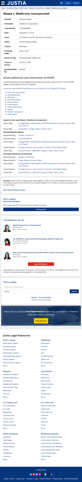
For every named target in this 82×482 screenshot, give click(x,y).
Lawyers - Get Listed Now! (41, 297)
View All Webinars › (41, 264)
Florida (43, 418)
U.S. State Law (47, 402)
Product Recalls (8, 446)
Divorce (44, 350)
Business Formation (10, 374)
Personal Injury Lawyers (12, 362)
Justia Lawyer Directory (49, 440)
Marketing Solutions (50, 434)
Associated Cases (13, 95)
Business (7, 371)
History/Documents (14, 107)
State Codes (45, 409)
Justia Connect (9, 479)
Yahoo (43, 129)
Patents (6, 450)
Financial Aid (45, 381)
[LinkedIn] (31, 474)
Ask (49, 129)
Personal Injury (46, 362)
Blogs (43, 390)
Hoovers (48, 147)
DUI (42, 353)
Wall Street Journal (50, 123)
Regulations (7, 412)
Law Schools (46, 371)
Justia (44, 470)
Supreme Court (8, 415)
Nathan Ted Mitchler (26, 157)
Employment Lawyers (11, 353)
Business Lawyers (9, 346)
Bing (38, 129)
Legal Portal (20, 479)
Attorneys (11, 97)
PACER (24, 84)
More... (5, 366)
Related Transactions (15, 112)
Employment (7, 381)
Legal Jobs (7, 437)
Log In (68, 3)
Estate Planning (47, 356)
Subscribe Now (41, 321)
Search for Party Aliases (16, 92)
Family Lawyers (8, 359)
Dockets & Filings (9, 425)
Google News (24, 123)
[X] (48, 474)
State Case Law (46, 412)
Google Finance (25, 147)
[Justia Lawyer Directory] (51, 474)
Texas (43, 425)
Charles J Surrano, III (26, 135)
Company (29, 479)
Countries (6, 456)
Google (31, 129)
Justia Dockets (24, 151)
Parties (10, 109)
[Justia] (16, 3)
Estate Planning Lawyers (12, 356)
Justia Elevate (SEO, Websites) (52, 446)
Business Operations (11, 378)
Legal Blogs (7, 440)
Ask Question (41, 209)
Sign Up (76, 3)
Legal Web (23, 129)
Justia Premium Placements (51, 443)
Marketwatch (36, 123)
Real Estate (7, 390)
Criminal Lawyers (9, 350)
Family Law (45, 359)
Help (36, 479)
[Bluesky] (45, 474)
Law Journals (46, 387)
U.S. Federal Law (10, 402)
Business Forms (9, 443)
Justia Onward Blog (48, 453)
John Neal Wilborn (25, 138)
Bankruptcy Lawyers (10, 343)
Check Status (12, 114)
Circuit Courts (8, 418)
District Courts (8, 422)
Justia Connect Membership (51, 437)
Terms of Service (45, 479)
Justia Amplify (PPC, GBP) (50, 450)
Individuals (45, 340)
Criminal (44, 346)
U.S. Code (6, 409)
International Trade (10, 387)
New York (44, 422)
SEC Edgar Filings (59, 147)
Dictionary (45, 374)
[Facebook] (37, 474)
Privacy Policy (58, 479)
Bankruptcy (45, 343)
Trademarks (7, 453)
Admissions (45, 378)
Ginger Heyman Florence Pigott (30, 160)
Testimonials (46, 456)
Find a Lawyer (10, 282)
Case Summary (12, 102)
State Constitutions (48, 406)
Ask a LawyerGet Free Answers (11, 200)
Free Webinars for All (13, 220)
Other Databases (10, 434)
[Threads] (42, 474)
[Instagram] (39, 474)
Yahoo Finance (38, 147)
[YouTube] (34, 474)
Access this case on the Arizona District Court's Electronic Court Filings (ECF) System (34, 88)
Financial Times (64, 123)
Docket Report (12, 104)
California (44, 415)
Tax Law (6, 394)
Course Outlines (47, 384)
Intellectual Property (10, 384)
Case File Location (14, 100)
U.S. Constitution (9, 406)
